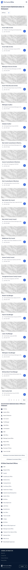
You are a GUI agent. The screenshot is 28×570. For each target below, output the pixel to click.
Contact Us (3, 555)
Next (24, 400)
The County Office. (7, 567)
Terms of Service (4, 558)
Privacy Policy (4, 560)
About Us (3, 553)
